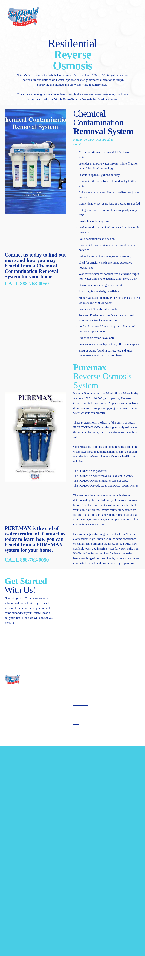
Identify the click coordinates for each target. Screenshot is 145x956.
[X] (127, 716)
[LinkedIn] (134, 716)
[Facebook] (121, 716)
